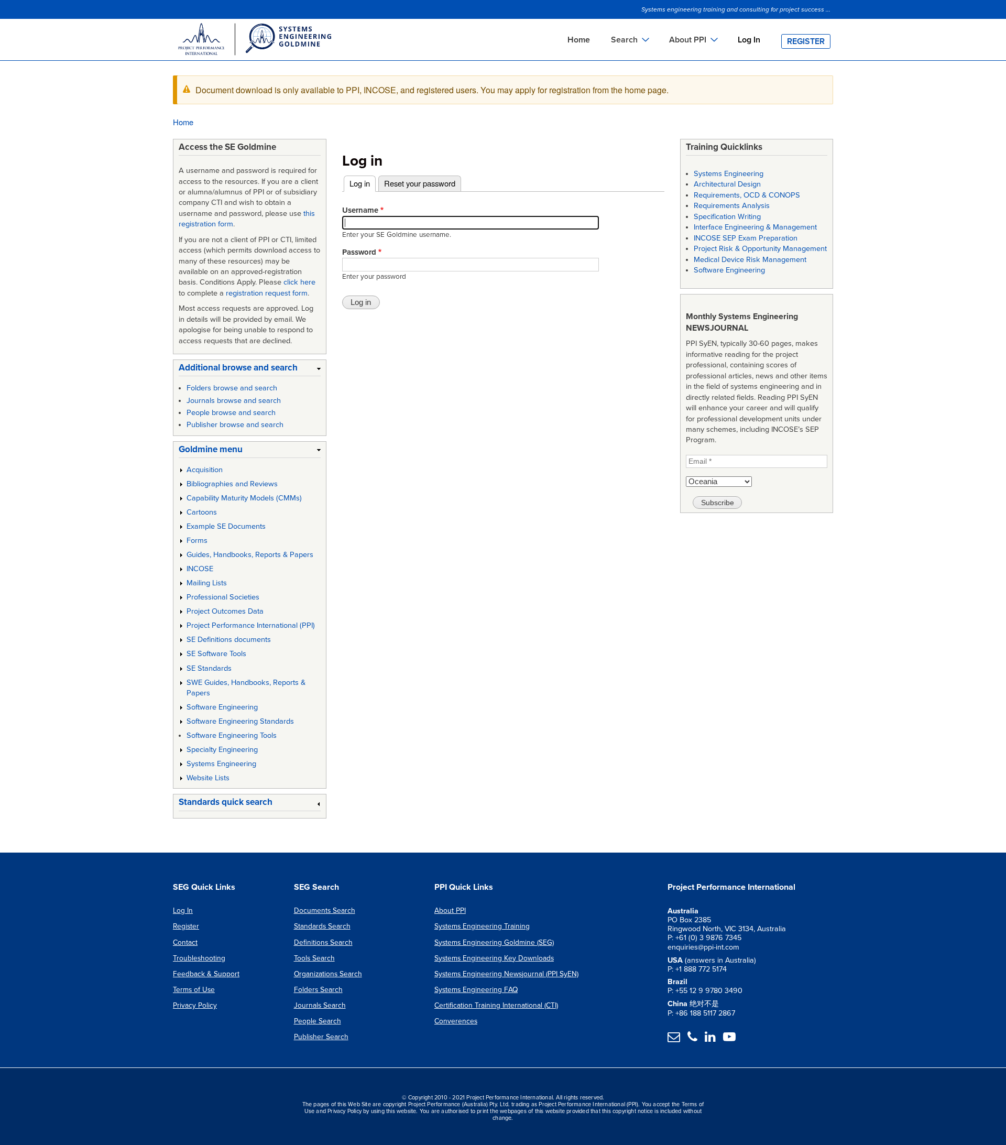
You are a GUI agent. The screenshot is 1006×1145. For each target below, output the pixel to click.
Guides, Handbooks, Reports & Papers (250, 554)
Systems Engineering (221, 763)
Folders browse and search (232, 388)
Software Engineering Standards (240, 721)
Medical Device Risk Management (750, 259)
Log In (749, 40)
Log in (362, 183)
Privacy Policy (195, 1005)
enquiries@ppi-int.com (703, 947)
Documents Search (324, 910)
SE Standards (209, 668)
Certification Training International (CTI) (496, 1005)
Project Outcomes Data (225, 611)
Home (578, 40)
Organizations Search (328, 973)
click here (299, 282)
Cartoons (202, 512)
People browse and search (231, 412)
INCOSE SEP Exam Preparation (745, 238)
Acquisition (205, 469)
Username (360, 210)
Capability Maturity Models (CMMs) (244, 498)
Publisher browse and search (235, 424)
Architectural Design (727, 184)
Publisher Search (321, 1036)
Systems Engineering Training (482, 926)
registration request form (267, 293)
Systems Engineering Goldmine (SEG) (494, 942)
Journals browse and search (234, 400)
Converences (455, 1021)
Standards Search (322, 926)
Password (359, 252)
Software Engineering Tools (232, 735)
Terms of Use (194, 989)
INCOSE (200, 568)
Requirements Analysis (732, 205)
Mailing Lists (207, 583)
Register (806, 41)
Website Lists (208, 777)
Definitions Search (323, 942)
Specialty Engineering (222, 749)
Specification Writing (727, 216)
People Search (317, 1021)
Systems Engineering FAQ (476, 989)
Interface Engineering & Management (755, 227)
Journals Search (320, 1005)
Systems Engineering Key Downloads (494, 958)
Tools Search (314, 958)
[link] (250, 370)
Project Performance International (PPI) (251, 625)
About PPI (450, 910)
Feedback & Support (206, 973)
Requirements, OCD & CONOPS (747, 195)
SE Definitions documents (229, 639)
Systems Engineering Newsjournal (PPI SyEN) (506, 973)
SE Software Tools (216, 653)
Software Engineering (222, 707)
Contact (185, 942)
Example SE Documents (226, 526)
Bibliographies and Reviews (232, 483)
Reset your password (419, 183)
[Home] (254, 40)
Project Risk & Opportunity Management (760, 248)
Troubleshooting (199, 958)
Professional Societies (223, 597)
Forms (197, 540)
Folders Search (318, 989)
